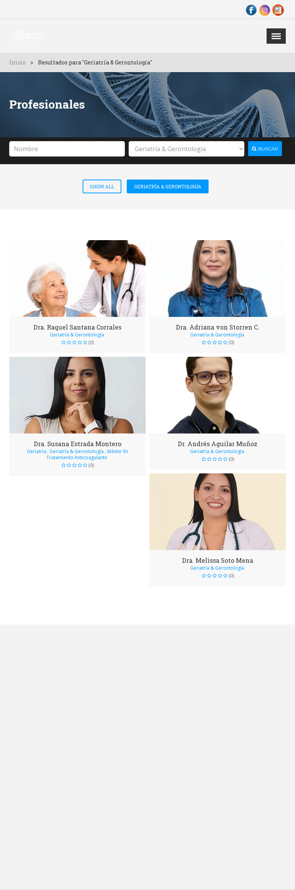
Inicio (17, 62)
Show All (102, 186)
